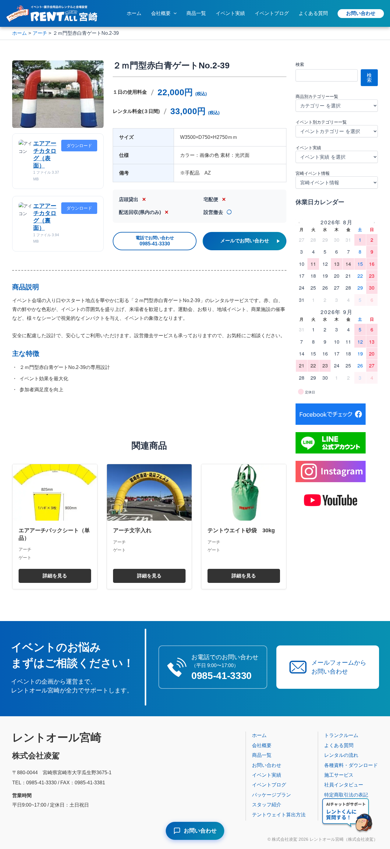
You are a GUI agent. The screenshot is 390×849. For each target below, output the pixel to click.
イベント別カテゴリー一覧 (321, 122)
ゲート (25, 557)
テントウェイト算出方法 (279, 814)
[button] (174, 13)
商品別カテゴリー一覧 (317, 96)
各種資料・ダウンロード (351, 765)
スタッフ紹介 (266, 804)
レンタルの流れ (341, 755)
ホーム (134, 13)
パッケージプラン (271, 794)
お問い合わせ (360, 13)
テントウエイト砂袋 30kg (241, 530)
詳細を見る (55, 575)
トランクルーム (341, 735)
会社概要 (161, 13)
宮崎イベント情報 (313, 173)
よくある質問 (313, 13)
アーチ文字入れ (132, 530)
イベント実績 (230, 13)
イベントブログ (272, 13)
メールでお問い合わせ (244, 240)
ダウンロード (79, 145)
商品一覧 (196, 13)
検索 (300, 64)
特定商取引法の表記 (346, 794)
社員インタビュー (343, 784)
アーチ (25, 549)
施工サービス (338, 775)
